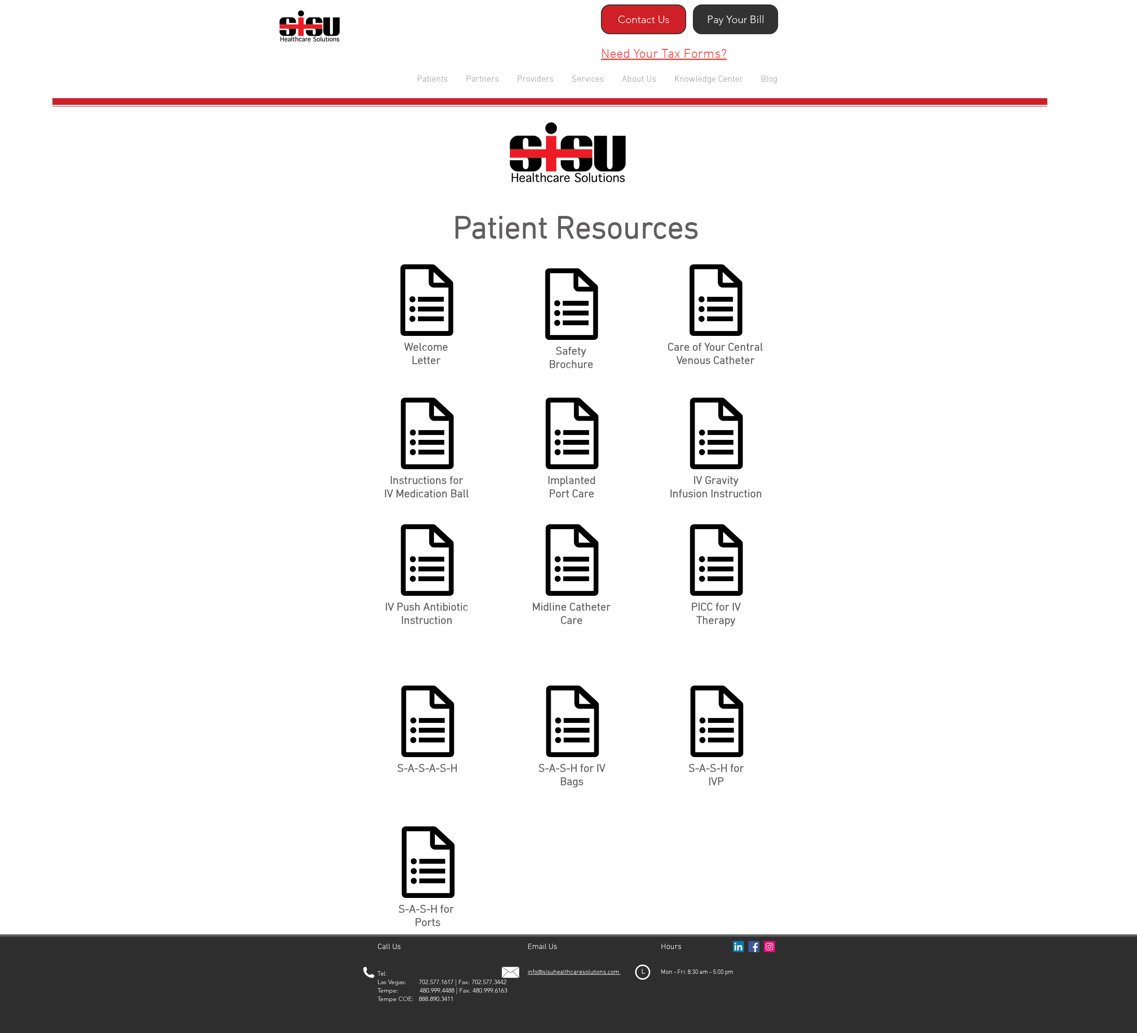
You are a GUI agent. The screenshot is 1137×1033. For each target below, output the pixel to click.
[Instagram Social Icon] (769, 946)
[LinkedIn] (738, 946)
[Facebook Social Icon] (753, 946)
